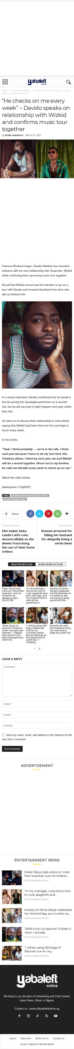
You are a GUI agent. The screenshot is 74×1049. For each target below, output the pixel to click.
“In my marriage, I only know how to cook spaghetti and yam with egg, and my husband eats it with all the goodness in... (37, 595)
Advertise (26, 1038)
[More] (67, 514)
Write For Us (41, 1038)
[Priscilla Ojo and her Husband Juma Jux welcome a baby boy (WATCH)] (61, 615)
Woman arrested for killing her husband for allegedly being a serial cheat (56, 537)
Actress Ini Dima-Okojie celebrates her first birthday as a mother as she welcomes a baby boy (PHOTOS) (60, 594)
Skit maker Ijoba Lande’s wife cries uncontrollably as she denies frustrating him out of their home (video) (18, 541)
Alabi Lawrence (14, 135)
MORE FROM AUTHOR (50, 564)
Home (4, 90)
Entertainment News (20, 90)
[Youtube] (55, 1016)
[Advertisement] (37, 38)
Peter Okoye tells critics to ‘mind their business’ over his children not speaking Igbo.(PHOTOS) (13, 594)
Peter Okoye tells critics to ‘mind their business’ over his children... (46, 874)
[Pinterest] (48, 514)
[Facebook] (30, 514)
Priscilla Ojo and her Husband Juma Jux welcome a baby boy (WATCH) (60, 629)
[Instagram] (28, 1016)
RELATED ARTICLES (21, 564)
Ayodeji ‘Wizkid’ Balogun (24, 495)
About (13, 1038)
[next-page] (39, 649)
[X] (39, 514)
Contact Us (58, 1038)
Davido (44, 495)
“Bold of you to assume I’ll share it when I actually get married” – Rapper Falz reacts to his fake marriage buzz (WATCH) (13, 632)
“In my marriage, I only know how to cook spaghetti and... (47, 893)
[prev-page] (35, 649)
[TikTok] (37, 1016)
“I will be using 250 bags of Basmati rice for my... (42, 949)
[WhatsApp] (58, 514)
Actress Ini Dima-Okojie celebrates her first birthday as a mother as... (48, 911)
